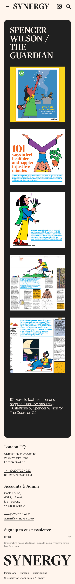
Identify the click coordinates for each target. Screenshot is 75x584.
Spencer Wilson (45, 408)
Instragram (10, 573)
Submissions (40, 573)
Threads (24, 573)
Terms (30, 578)
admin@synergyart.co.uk (19, 518)
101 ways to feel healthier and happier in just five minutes (32, 401)
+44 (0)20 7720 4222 (17, 470)
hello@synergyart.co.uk (18, 475)
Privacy (41, 578)
